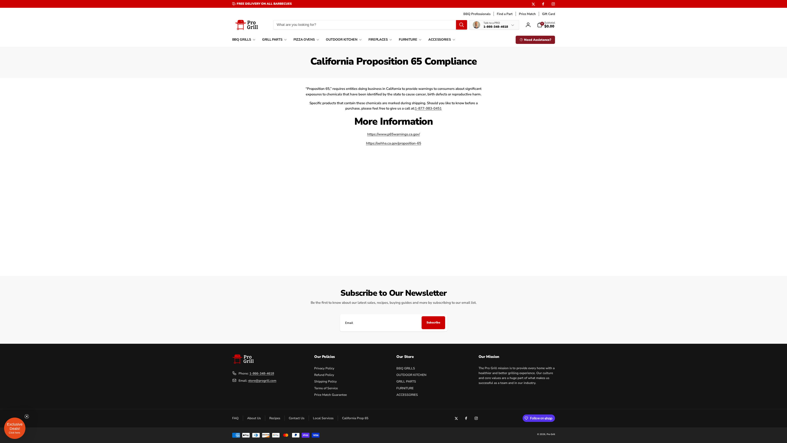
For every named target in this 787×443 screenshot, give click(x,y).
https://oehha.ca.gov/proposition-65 (393, 143)
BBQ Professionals (476, 14)
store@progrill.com (262, 380)
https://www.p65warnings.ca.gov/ (393, 134)
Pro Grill (551, 434)
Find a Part (505, 14)
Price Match (527, 14)
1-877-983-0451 (428, 108)
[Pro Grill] (243, 362)
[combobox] (370, 25)
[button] (243, 39)
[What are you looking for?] (461, 25)
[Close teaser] (27, 416)
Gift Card (548, 14)
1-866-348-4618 (261, 373)
